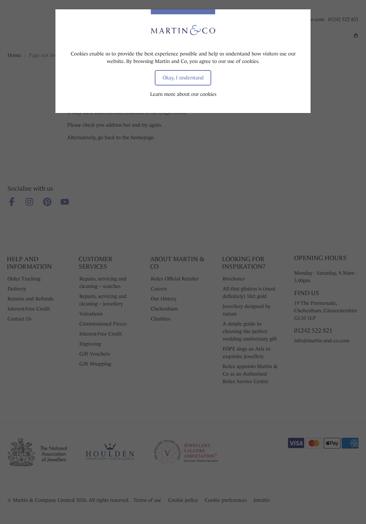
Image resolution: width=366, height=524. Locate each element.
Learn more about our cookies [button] (183, 94)
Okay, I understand (183, 77)
